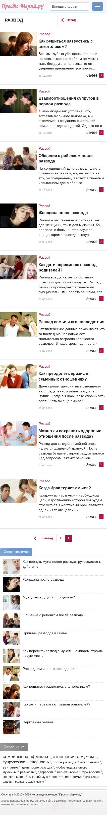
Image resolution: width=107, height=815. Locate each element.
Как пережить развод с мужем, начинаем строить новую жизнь (63, 653)
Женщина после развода (63, 213)
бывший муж (38, 777)
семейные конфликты (25, 756)
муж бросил (91, 772)
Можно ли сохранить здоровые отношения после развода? (70, 433)
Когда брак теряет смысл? (65, 488)
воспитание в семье (67, 777)
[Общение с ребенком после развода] (19, 158)
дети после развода (37, 767)
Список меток (14, 746)
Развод (14, 20)
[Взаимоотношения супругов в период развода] (19, 101)
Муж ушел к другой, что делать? (49, 597)
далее (92, 75)
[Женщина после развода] (19, 216)
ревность (27, 772)
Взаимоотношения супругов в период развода (69, 101)
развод (19, 781)
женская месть (14, 777)
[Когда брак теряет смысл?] (19, 491)
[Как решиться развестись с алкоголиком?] (19, 44)
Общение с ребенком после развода (66, 158)
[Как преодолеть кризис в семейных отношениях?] (19, 376)
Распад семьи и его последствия (71, 322)
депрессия (46, 772)
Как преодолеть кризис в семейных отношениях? (63, 376)
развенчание (36, 781)
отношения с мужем (73, 756)
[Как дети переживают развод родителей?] (19, 267)
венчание (10, 767)
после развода (64, 762)
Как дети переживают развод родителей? (68, 267)
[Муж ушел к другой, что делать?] (10, 602)
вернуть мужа (67, 772)
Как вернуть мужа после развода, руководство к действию (62, 564)
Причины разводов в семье (45, 633)
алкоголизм (89, 762)
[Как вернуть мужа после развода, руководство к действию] (10, 566)
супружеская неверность (26, 762)
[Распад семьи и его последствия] (19, 324)
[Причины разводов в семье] (10, 638)
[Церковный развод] (10, 727)
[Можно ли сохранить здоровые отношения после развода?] (19, 433)
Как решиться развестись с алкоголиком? (66, 44)
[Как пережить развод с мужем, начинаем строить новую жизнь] (10, 656)
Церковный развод (38, 722)
